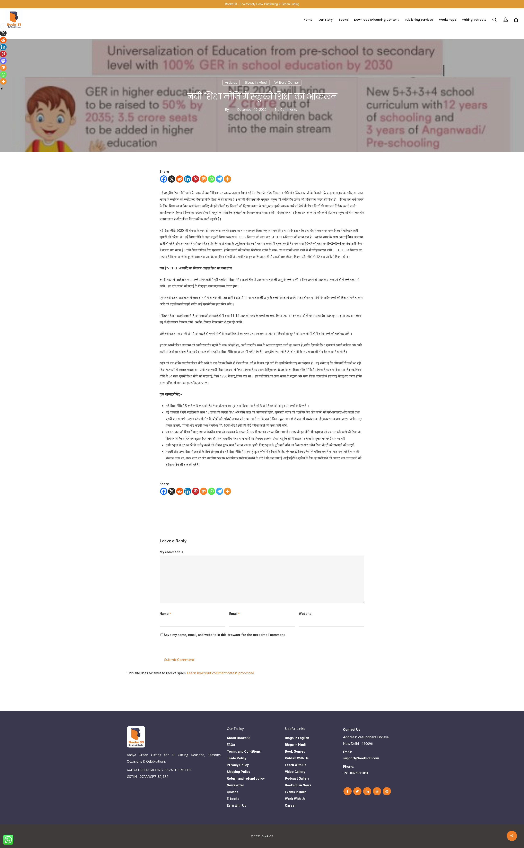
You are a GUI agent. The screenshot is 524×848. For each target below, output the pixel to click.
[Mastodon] (3, 61)
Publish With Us (297, 758)
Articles (231, 83)
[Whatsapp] (211, 179)
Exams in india (295, 792)
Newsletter (235, 785)
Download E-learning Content (376, 19)
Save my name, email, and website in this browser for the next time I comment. (225, 635)
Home (308, 19)
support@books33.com (361, 758)
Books (343, 19)
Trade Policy (236, 758)
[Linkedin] (187, 179)
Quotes (232, 792)
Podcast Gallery (297, 778)
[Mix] (203, 179)
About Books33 (238, 738)
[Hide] (1, 88)
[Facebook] (163, 179)
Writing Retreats (474, 19)
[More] (227, 179)
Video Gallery (295, 772)
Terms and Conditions (244, 751)
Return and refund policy (246, 778)
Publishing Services (419, 19)
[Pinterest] (195, 179)
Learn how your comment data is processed (220, 673)
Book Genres (295, 751)
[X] (171, 179)
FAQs (231, 745)
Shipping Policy (238, 772)
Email (234, 614)
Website (305, 614)
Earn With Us (236, 805)
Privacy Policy (238, 765)
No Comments (286, 109)
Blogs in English (297, 738)
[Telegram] (219, 179)
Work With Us (295, 799)
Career (290, 805)
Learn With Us (295, 765)
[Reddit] (179, 179)
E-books (233, 799)
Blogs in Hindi (255, 83)
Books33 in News (298, 785)
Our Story (325, 19)
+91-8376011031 (355, 773)
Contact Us (351, 730)
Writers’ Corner (286, 83)
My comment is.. (172, 552)
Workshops (447, 19)
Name (165, 614)
